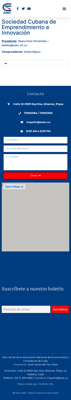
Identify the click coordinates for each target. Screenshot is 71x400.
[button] (64, 9)
